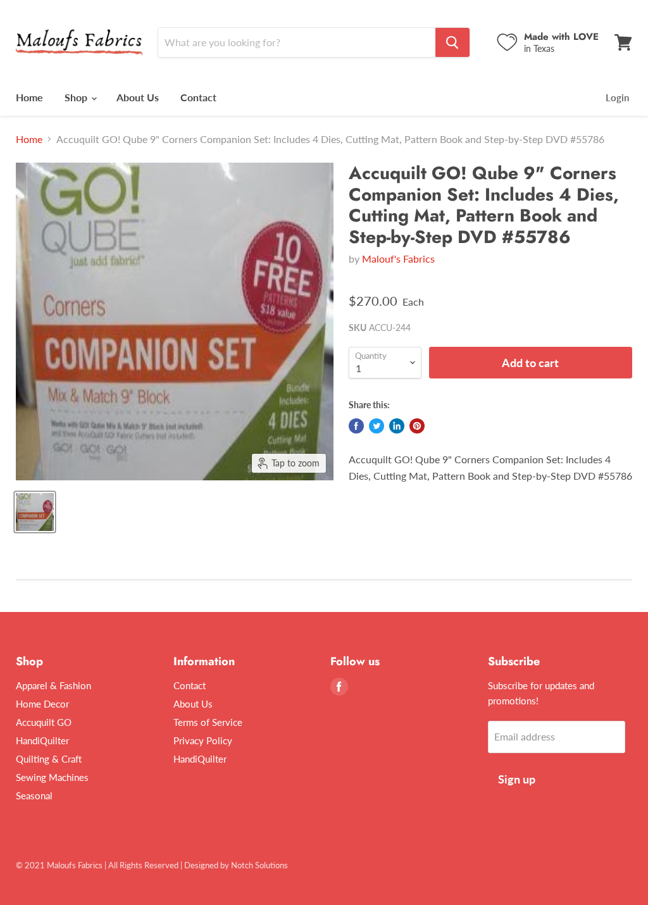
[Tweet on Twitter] (376, 426)
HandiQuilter (42, 740)
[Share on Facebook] (356, 426)
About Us (137, 97)
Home (29, 97)
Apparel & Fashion (53, 685)
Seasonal (34, 795)
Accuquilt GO (44, 722)
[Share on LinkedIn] (396, 426)
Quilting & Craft (49, 759)
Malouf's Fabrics (398, 259)
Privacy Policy (202, 740)
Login (617, 97)
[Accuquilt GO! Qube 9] (35, 512)
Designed (201, 865)
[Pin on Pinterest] (417, 426)
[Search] (452, 42)
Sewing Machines (52, 777)
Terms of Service (207, 722)
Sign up (516, 779)
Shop (77, 97)
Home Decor (42, 703)
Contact (198, 97)
